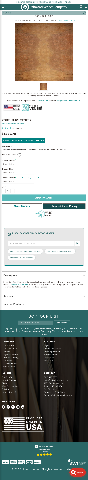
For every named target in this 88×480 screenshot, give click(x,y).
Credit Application (52, 351)
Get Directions (50, 389)
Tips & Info (7, 377)
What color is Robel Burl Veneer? (21, 258)
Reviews (8, 296)
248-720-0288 (41, 100)
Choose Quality (9, 160)
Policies (5, 389)
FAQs (4, 383)
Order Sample (22, 206)
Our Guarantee (10, 348)
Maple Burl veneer (20, 284)
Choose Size (8, 169)
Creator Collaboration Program (58, 395)
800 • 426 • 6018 (44, 16)
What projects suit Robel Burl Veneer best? (25, 251)
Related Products (13, 303)
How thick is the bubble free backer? (60, 251)
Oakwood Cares (10, 363)
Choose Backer (20, 178)
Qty (4, 187)
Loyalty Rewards (10, 354)
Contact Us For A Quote (55, 392)
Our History (8, 346)
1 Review (18, 128)
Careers (6, 351)
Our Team (7, 360)
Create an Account (52, 348)
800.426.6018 (50, 377)
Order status (50, 357)
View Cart (48, 360)
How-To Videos (9, 380)
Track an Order (51, 354)
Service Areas (9, 366)
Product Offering (10, 357)
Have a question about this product (23, 140)
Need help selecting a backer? (27, 178)
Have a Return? (9, 392)
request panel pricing (64, 206)
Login (46, 346)
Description (10, 275)
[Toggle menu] (3, 6)
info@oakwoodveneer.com (68, 100)
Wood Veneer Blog (10, 386)
